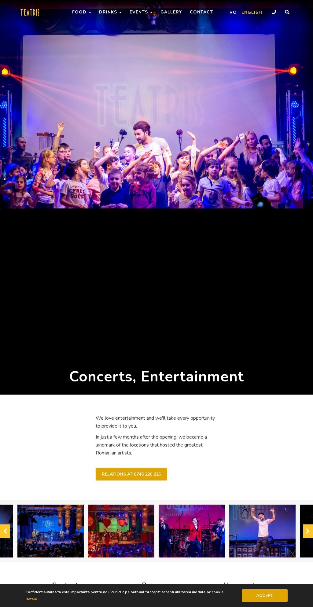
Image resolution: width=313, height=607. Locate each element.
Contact (201, 12)
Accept (264, 595)
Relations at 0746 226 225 (131, 474)
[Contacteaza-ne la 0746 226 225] (274, 12)
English (251, 12)
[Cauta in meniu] (287, 12)
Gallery (171, 12)
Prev (5, 531)
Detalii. (31, 599)
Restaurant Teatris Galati (38, 12)
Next (308, 531)
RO (233, 12)
